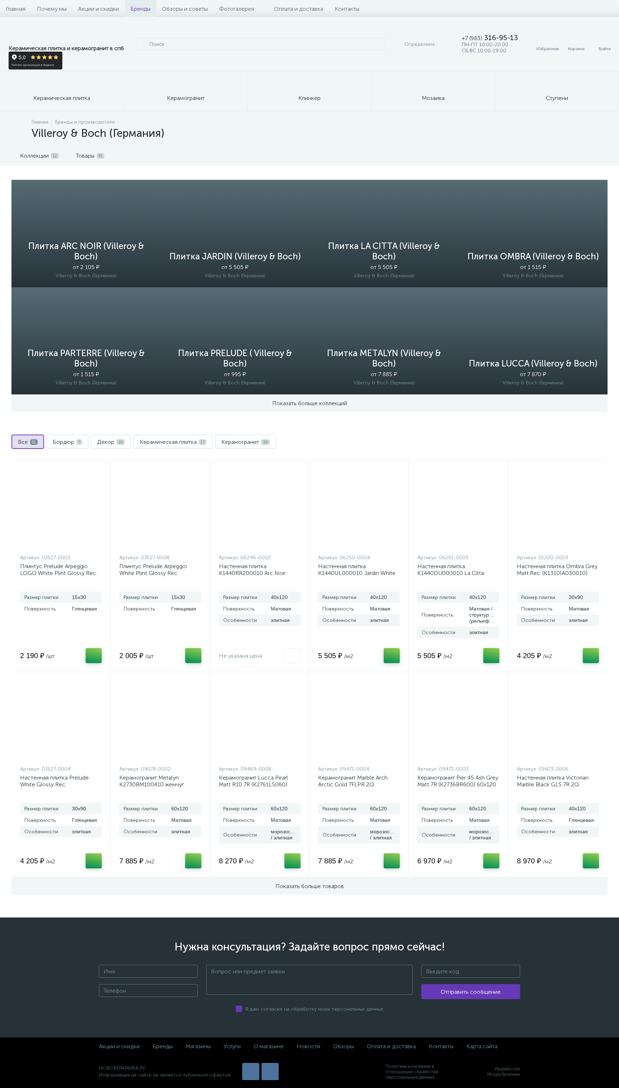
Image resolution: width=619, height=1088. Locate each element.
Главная (15, 8)
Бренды (140, 8)
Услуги (232, 1046)
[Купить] (94, 655)
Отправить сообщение (471, 991)
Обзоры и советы (185, 8)
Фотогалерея (236, 8)
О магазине (269, 1046)
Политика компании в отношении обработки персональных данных (411, 1072)
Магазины (198, 1046)
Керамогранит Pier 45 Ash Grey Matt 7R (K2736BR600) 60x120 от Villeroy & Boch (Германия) (457, 784)
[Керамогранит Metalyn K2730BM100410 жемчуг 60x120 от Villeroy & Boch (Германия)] (160, 720)
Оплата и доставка (298, 8)
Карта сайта (482, 1046)
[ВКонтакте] (250, 1071)
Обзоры (343, 1046)
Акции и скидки (98, 8)
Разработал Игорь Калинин (503, 1071)
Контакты (347, 8)
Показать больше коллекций (309, 403)
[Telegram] (270, 1071)
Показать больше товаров (309, 886)
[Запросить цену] (292, 655)
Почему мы (52, 8)
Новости (308, 1046)
